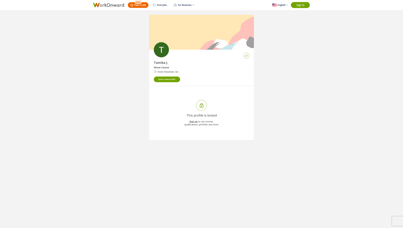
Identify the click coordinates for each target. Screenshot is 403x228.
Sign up (193, 121)
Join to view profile (167, 79)
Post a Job (140, 4)
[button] (300, 5)
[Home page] (108, 5)
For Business (184, 4)
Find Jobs (162, 4)
